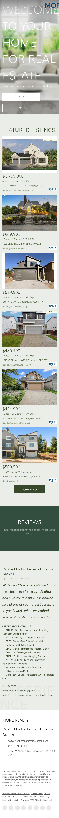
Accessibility (43, 796)
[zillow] (23, 807)
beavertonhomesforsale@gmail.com (20, 690)
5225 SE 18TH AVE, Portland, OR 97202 (21, 243)
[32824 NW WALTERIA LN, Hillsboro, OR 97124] (29, 154)
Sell (26, 7)
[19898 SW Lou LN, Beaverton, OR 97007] (29, 445)
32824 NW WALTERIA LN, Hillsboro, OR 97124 (24, 185)
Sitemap (33, 796)
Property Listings (21, 796)
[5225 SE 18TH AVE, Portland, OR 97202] (29, 213)
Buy (16, 7)
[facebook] (4, 807)
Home (6, 7)
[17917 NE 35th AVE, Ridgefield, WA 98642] (29, 271)
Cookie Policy (37, 793)
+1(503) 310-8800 (11, 685)
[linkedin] (11, 807)
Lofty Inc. (16, 800)
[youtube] (42, 807)
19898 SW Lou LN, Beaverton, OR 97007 (22, 476)
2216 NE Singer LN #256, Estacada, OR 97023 (25, 360)
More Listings (29, 489)
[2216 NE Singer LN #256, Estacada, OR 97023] (29, 329)
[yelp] (30, 807)
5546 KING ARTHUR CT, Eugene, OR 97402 (23, 418)
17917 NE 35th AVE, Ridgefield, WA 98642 (22, 301)
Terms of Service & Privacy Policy (16, 793)
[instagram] (36, 807)
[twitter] (17, 807)
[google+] (48, 807)
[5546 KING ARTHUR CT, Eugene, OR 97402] (29, 387)
